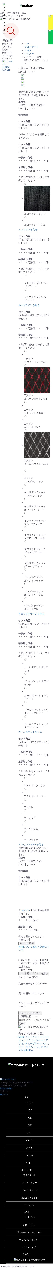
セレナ (21, 1040)
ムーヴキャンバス (37, 1043)
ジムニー (30, 1040)
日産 (29, 1117)
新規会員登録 (6, 1088)
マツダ (29, 1133)
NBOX (21, 1037)
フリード (44, 1037)
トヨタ (27, 50)
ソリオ (39, 1047)
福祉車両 (28, 1050)
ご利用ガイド (29, 1217)
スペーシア (42, 1040)
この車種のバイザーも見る (34, 973)
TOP (26, 43)
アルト (31, 1047)
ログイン (25, 910)
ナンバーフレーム (29, 1190)
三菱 (29, 1125)
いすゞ (29, 1163)
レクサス (29, 1102)
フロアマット (31, 47)
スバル (29, 1155)
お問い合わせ (29, 1225)
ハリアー (29, 53)
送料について (25, 946)
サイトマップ (29, 1247)
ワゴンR (22, 1043)
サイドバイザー (29, 1182)
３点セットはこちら (30, 1013)
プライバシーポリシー (29, 1240)
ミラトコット (32, 1037)
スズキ (29, 1148)
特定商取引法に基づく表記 (29, 1232)
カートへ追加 (27, 943)
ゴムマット (29, 1205)
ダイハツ (29, 1140)
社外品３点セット (29, 1198)
